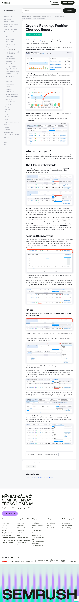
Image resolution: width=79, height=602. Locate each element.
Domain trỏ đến (10, 81)
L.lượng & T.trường (10, 101)
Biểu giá (4, 530)
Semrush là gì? (8, 16)
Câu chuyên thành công (8, 537)
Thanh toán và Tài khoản (10, 29)
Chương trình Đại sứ (67, 528)
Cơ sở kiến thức (9, 11)
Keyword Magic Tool (11, 69)
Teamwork (7, 129)
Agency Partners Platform (12, 122)
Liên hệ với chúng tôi (37, 545)
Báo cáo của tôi (9, 117)
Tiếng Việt (73, 561)
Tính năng (4, 525)
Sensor (8, 86)
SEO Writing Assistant (12, 74)
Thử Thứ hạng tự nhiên (33, 34)
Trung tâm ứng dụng (22, 537)
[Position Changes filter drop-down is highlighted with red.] (49, 205)
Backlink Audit (10, 84)
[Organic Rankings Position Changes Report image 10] (49, 389)
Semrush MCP (21, 523)
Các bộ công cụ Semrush (11, 31)
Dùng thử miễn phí (9, 513)
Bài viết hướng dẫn (9, 21)
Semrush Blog (66, 523)
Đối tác (34, 532)
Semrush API (50, 528)
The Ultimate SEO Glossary (11, 134)
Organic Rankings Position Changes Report (40, 477)
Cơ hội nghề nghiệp (37, 530)
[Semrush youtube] (12, 557)
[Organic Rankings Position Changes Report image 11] (49, 413)
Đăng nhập (55, 2)
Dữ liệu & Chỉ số (8, 132)
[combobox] (39, 10)
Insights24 (19, 532)
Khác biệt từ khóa (10, 61)
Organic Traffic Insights (12, 96)
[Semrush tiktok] (8, 557)
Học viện (49, 525)
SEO (6, 34)
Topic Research (10, 76)
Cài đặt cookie (63, 561)
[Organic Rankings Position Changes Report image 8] (49, 330)
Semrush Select (36, 535)
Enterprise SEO (21, 525)
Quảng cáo (8, 107)
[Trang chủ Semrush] (5, 3)
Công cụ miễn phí (21, 542)
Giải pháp (4, 528)
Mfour (18, 535)
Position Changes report (35, 40)
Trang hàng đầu (10, 56)
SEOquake (9, 89)
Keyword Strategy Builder (13, 71)
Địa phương (8, 104)
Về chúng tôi (35, 523)
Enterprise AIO (21, 528)
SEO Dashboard (10, 39)
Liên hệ (6, 144)
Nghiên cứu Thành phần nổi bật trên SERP (13, 52)
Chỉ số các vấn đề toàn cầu (38, 538)
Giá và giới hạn (10, 37)
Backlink (8, 79)
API (5, 139)
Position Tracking (10, 44)
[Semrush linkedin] (2, 557)
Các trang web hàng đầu (23, 540)
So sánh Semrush (6, 535)
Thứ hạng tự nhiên (11, 49)
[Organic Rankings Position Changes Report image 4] (49, 189)
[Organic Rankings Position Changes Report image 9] (49, 362)
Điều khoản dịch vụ (54, 561)
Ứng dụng (6, 124)
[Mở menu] (77, 2)
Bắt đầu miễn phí (68, 2)
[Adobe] (4, 561)
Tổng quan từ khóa (11, 66)
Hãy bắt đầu (7, 19)
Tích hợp (6, 127)
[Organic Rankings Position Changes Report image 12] (49, 443)
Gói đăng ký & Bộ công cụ (11, 24)
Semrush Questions (37, 525)
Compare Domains (11, 58)
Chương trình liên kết (7, 542)
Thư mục (7, 119)
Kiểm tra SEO (9, 42)
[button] (33, 466)
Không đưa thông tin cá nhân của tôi (38, 542)
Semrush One (8, 26)
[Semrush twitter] (18, 557)
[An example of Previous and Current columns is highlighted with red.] (49, 303)
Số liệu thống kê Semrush (9, 540)
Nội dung (7, 109)
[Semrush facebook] (15, 557)
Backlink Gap (9, 63)
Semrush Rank (10, 91)
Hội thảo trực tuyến (67, 525)
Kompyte (6, 137)
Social (6, 112)
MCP (5, 142)
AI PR (6, 114)
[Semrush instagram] (5, 557)
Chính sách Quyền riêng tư (41, 561)
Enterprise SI (20, 530)
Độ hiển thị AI (8, 99)
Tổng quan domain (11, 47)
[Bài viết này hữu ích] (28, 466)
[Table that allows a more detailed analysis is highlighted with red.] (47, 144)
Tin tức (34, 528)
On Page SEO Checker (12, 94)
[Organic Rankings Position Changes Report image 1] (49, 71)
